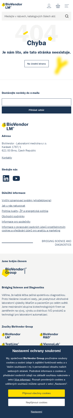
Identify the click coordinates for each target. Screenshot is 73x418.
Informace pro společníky (16, 221)
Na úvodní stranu (36, 63)
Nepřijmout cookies (36, 402)
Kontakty (7, 157)
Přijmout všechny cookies (36, 393)
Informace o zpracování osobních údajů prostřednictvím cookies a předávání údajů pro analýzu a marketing (33, 228)
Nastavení (36, 411)
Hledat (66, 16)
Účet (49, 5)
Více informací (22, 379)
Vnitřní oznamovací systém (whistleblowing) (26, 200)
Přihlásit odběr (36, 110)
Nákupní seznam (58, 5)
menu (66, 5)
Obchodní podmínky (13, 216)
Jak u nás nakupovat (13, 205)
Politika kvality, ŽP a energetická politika (25, 211)
